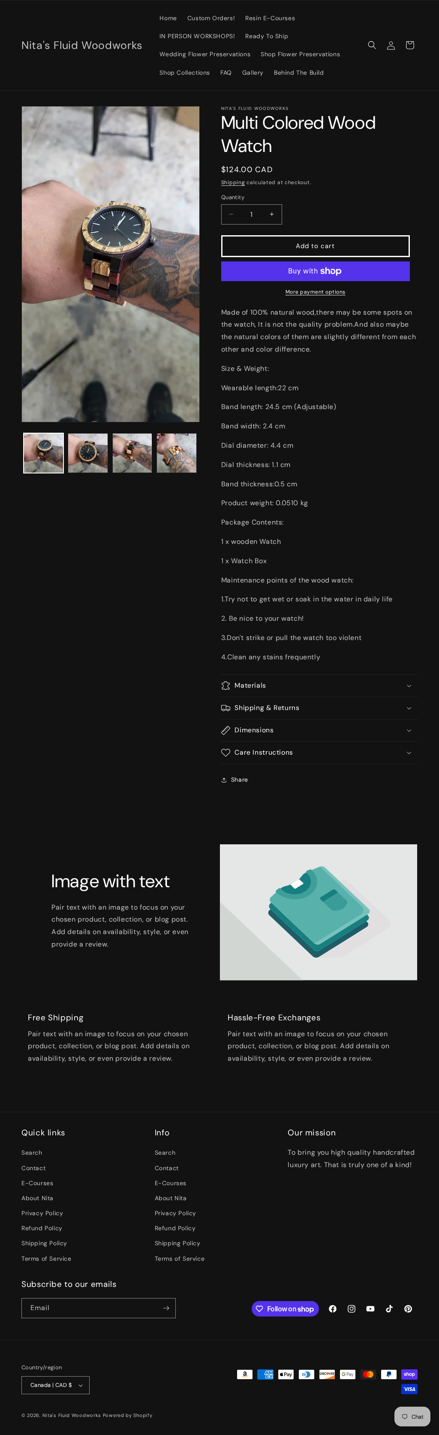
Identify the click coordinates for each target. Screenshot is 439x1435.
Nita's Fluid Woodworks (71, 1415)
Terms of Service (46, 1258)
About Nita (37, 1198)
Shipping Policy (44, 1243)
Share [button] (239, 779)
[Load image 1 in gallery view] (43, 453)
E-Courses (37, 1183)
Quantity (232, 197)
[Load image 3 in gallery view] (132, 453)
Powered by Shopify (128, 1415)
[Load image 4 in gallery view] (176, 453)
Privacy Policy (42, 1213)
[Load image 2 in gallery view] (88, 453)
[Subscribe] (165, 1308)
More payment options (316, 291)
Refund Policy (42, 1228)
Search (31, 1152)
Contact (33, 1168)
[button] (372, 45)
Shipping (233, 182)
